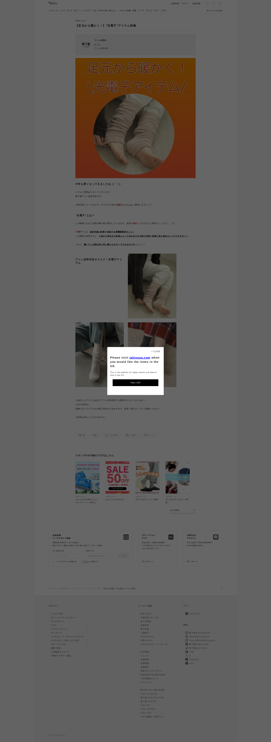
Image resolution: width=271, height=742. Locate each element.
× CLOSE (155, 351)
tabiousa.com (139, 357)
